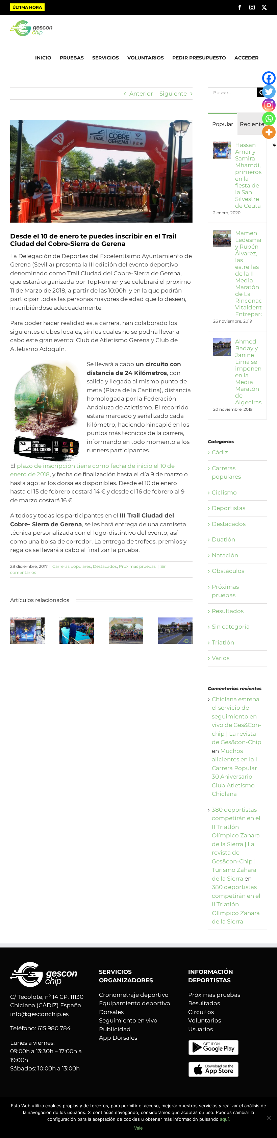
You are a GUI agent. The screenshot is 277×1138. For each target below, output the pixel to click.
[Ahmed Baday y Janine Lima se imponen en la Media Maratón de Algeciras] (175, 620)
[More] (269, 132)
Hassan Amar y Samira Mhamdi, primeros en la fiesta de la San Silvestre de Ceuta (248, 175)
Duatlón (223, 539)
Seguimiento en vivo (128, 1020)
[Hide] (274, 145)
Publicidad (115, 1029)
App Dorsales (118, 1037)
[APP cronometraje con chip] (213, 1043)
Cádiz (220, 452)
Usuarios (200, 1029)
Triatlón (223, 642)
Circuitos (201, 1012)
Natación (225, 555)
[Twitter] (269, 91)
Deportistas (228, 508)
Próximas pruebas (137, 566)
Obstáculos (228, 570)
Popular (222, 124)
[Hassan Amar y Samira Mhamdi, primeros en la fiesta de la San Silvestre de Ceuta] (27, 620)
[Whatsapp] (269, 118)
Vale (138, 1128)
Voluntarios (204, 1020)
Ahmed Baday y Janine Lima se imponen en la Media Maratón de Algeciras (248, 372)
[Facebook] (269, 78)
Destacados (105, 566)
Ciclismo (224, 492)
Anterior (141, 93)
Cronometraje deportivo (134, 994)
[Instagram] (269, 105)
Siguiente (173, 93)
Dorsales (111, 1012)
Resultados (228, 611)
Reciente (252, 124)
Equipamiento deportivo (134, 1003)
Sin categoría (231, 626)
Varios (220, 658)
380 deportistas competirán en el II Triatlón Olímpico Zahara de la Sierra (236, 904)
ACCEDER (246, 58)
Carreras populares (71, 566)
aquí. (225, 1119)
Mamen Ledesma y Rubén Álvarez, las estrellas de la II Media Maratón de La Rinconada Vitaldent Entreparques (248, 274)
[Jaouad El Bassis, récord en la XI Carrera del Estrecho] (76, 620)
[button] (15, 631)
